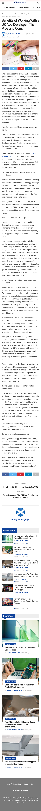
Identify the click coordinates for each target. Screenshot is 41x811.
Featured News (8, 8)
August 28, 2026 (19, 543)
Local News (23, 8)
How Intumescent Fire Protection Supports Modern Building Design (26, 575)
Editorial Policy (17, 784)
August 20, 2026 (19, 595)
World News (10, 14)
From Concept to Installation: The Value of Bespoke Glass (26, 537)
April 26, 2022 (29, 34)
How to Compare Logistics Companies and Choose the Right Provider (26, 601)
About (8, 784)
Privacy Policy (29, 784)
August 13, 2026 (19, 608)
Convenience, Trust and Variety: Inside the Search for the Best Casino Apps (25, 587)
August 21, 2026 (19, 581)
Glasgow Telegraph (14, 34)
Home (3, 14)
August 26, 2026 (19, 570)
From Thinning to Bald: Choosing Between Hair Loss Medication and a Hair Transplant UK (26, 562)
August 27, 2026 (19, 557)
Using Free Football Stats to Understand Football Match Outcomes (24, 549)
